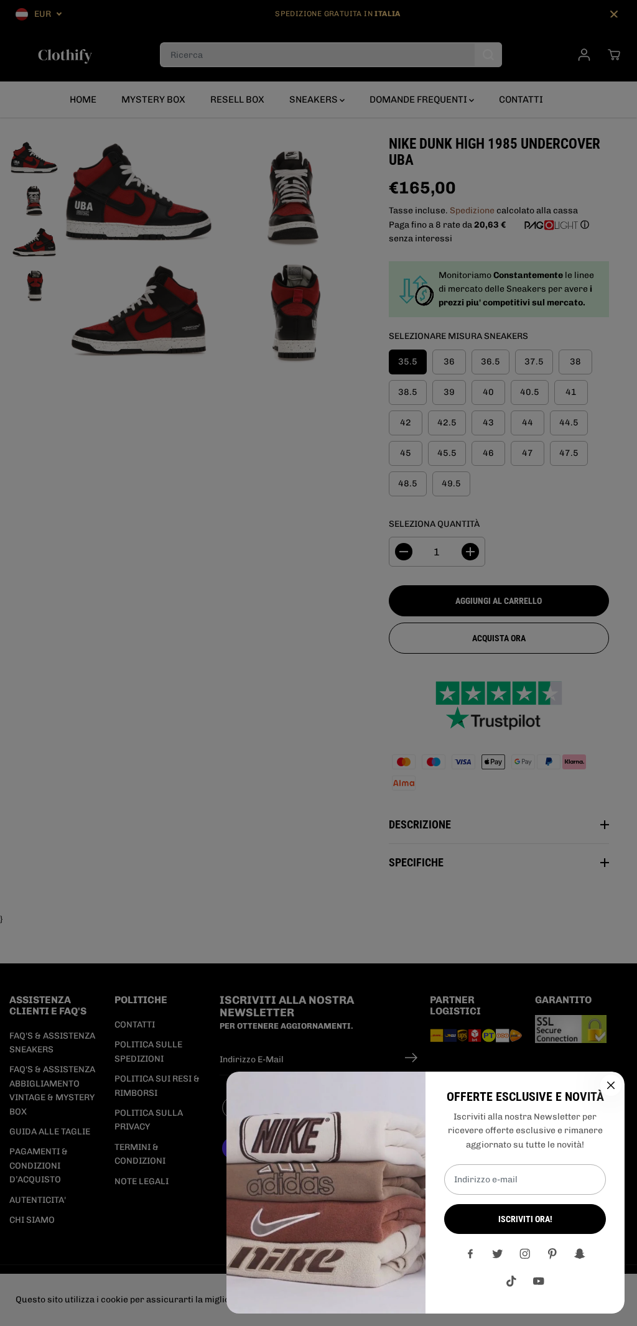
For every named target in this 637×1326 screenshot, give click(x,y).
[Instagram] (525, 1254)
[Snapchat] (579, 1254)
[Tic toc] (511, 1281)
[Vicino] (611, 1085)
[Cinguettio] (497, 1254)
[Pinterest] (552, 1254)
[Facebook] (470, 1254)
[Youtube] (538, 1281)
